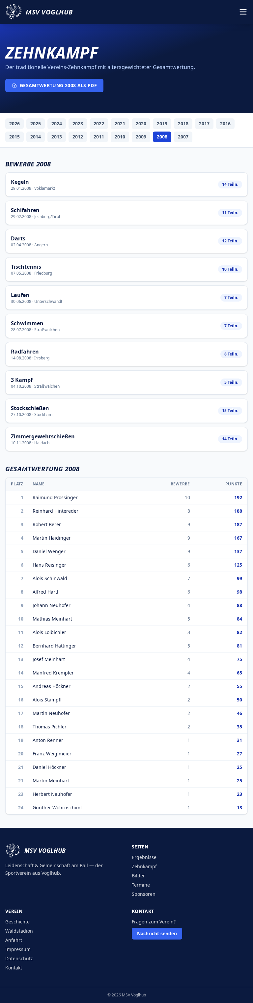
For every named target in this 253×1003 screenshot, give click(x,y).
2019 (162, 123)
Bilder (138, 875)
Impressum (18, 949)
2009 (141, 137)
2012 (77, 137)
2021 (120, 123)
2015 (14, 137)
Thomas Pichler (50, 726)
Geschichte (17, 921)
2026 (14, 123)
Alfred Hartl (45, 592)
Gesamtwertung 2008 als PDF (58, 85)
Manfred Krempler (53, 673)
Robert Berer (47, 524)
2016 (225, 123)
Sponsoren (143, 894)
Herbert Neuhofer (52, 794)
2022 (99, 123)
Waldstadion (19, 931)
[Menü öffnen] (243, 11)
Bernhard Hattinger (54, 646)
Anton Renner (48, 740)
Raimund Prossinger (55, 497)
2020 (141, 123)
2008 (162, 137)
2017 (204, 123)
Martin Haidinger (52, 538)
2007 (183, 137)
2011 (99, 137)
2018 (183, 123)
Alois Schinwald (50, 578)
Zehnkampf (144, 866)
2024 (56, 123)
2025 (35, 123)
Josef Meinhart (49, 659)
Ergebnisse (144, 857)
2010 (120, 137)
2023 (77, 123)
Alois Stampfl (47, 700)
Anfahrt (13, 940)
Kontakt (13, 968)
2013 (56, 137)
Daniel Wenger (49, 551)
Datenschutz (19, 958)
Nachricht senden (157, 933)
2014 (35, 137)
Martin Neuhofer (51, 713)
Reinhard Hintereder (55, 511)
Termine (141, 885)
